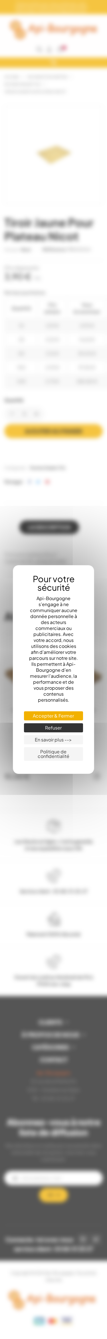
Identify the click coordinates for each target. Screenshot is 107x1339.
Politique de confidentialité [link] (53, 754)
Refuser (53, 728)
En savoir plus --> (53, 740)
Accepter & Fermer (53, 716)
